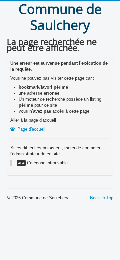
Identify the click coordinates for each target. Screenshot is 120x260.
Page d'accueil (30, 129)
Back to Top (101, 197)
